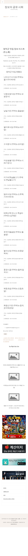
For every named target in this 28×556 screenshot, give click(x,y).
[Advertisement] (14, 32)
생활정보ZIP (6, 16)
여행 (4, 495)
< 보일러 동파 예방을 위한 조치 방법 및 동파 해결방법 (8, 339)
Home (4, 488)
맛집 (5, 333)
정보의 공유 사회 (14, 6)
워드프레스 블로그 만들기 (9, 498)
